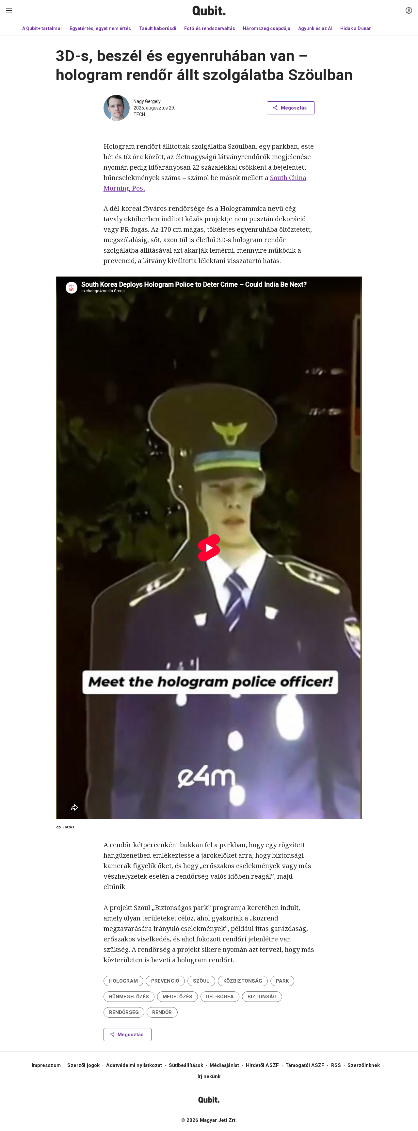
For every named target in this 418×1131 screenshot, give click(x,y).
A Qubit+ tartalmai (42, 28)
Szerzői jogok (83, 1065)
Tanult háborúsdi (158, 28)
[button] (123, 981)
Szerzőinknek (363, 1065)
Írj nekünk (209, 1076)
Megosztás (294, 108)
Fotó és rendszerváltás (209, 28)
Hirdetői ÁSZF (262, 1065)
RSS (336, 1065)
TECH (139, 114)
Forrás (68, 827)
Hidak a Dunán (356, 28)
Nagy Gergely (147, 101)
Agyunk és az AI (315, 28)
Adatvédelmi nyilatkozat (134, 1065)
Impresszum (46, 1065)
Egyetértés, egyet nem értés (100, 28)
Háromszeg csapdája (266, 28)
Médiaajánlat (224, 1065)
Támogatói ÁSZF (304, 1065)
